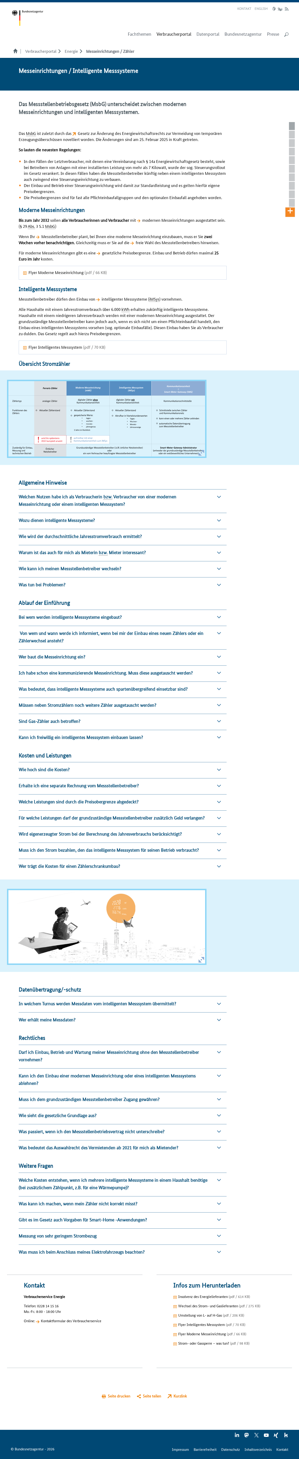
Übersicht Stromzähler (293, 152)
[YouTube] (266, 1436)
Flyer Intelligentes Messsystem (66, 347)
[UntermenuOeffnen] (59, 51)
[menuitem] (174, 34)
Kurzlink (180, 1396)
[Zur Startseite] (27, 18)
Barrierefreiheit (205, 1449)
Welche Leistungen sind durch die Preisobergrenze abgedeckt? (79, 802)
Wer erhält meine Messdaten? (47, 1020)
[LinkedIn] (237, 1436)
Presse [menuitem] (273, 34)
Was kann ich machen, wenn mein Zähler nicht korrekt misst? (78, 1203)
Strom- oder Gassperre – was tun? (213, 1343)
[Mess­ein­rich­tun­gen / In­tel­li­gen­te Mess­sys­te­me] (293, 126)
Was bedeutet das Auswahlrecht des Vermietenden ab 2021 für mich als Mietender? (98, 1147)
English (261, 8)
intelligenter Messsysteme (124, 299)
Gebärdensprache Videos (280, 9)
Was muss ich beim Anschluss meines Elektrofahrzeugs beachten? (82, 1252)
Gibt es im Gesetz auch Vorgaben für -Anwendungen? (83, 1220)
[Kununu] (286, 1436)
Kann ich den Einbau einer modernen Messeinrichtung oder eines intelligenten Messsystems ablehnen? (107, 1079)
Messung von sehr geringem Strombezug (58, 1236)
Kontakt (244, 8)
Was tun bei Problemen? (42, 584)
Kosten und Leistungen (293, 177)
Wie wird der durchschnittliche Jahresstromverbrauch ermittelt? (80, 536)
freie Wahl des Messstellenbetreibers (168, 242)
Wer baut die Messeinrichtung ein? (52, 657)
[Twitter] (257, 1436)
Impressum (180, 1449)
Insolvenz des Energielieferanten (214, 1296)
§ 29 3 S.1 (37, 226)
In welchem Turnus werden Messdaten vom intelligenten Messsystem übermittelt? (97, 1003)
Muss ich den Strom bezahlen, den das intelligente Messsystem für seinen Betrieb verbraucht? (109, 850)
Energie (71, 51)
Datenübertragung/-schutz (293, 186)
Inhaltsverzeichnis (258, 1449)
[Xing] (276, 1436)
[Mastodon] (247, 1436)
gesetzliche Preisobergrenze (126, 252)
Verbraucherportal (41, 51)
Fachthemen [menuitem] (139, 34)
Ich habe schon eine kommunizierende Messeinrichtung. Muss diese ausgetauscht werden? (106, 673)
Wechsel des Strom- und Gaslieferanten (219, 1305)
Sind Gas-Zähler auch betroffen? (49, 721)
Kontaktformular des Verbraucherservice (71, 1320)
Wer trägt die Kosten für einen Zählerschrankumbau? (69, 866)
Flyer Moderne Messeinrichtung (67, 272)
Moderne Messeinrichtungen (293, 135)
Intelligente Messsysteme (293, 143)
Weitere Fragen (293, 203)
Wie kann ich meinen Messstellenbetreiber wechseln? (70, 568)
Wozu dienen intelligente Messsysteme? (57, 520)
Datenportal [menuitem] (207, 34)
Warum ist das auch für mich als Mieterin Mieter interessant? (82, 552)
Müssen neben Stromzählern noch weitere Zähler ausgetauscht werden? (87, 705)
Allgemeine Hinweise (293, 160)
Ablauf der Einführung (293, 169)
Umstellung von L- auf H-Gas (211, 1315)
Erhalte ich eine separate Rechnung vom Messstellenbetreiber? (79, 785)
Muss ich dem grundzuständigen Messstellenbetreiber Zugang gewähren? (89, 1099)
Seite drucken (119, 1396)
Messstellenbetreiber (59, 236)
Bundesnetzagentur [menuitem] (243, 34)
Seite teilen (152, 1396)
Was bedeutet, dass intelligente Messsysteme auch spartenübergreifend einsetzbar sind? (103, 689)
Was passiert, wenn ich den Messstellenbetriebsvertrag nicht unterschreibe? (91, 1131)
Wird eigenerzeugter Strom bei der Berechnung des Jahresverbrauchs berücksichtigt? (100, 834)
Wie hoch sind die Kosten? (44, 769)
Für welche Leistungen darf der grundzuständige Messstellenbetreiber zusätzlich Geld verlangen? (112, 818)
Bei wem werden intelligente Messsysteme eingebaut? (70, 617)
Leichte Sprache (274, 9)
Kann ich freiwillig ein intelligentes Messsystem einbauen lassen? (81, 737)
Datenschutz (230, 1449)
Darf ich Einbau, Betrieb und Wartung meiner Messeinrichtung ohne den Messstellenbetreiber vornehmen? (109, 1056)
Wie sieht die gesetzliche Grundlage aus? (57, 1115)
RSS (286, 9)
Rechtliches (293, 194)
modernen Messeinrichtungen (168, 220)
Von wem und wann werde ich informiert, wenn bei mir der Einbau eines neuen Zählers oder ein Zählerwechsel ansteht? (111, 637)
